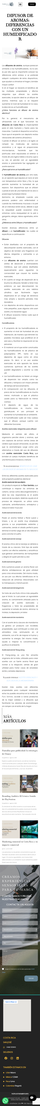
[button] (20, 4)
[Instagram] (11, 1058)
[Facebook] (6, 1058)
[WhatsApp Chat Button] (5, 1100)
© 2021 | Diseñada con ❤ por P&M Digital (20, 1103)
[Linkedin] (17, 1058)
